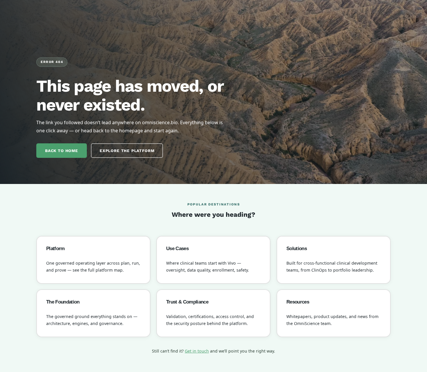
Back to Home (61, 150)
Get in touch (197, 351)
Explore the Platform (127, 150)
